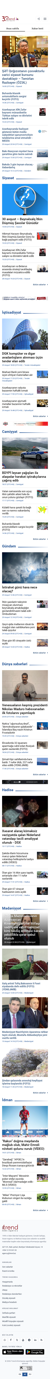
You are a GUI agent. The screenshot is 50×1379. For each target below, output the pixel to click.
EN (20, 1374)
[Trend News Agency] (10, 1228)
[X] (16, 1339)
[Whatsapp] (4, 1339)
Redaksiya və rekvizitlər (12, 1286)
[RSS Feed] (41, 1339)
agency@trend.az (9, 1253)
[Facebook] (10, 1339)
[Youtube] (23, 1339)
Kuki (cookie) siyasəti (11, 1325)
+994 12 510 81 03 (9, 1250)
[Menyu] (45, 19)
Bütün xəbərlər (39, 284)
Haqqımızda (7, 1282)
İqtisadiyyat (11, 312)
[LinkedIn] (35, 1339)
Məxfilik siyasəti (9, 1317)
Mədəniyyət (11, 908)
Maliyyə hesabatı (9, 1302)
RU (30, 1374)
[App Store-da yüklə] (13, 1352)
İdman (7, 1100)
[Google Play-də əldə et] (35, 1352)
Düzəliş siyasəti (8, 1298)
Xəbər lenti (37, 28)
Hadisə (7, 790)
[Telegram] (29, 1339)
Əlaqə (4, 1290)
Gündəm (9, 546)
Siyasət (8, 178)
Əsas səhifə (12, 28)
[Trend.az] (10, 18)
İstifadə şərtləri (8, 1313)
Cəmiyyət (9, 432)
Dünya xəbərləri (14, 664)
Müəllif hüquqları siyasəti (12, 1321)
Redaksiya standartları (12, 1294)
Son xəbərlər (7, 1267)
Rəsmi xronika (8, 1271)
